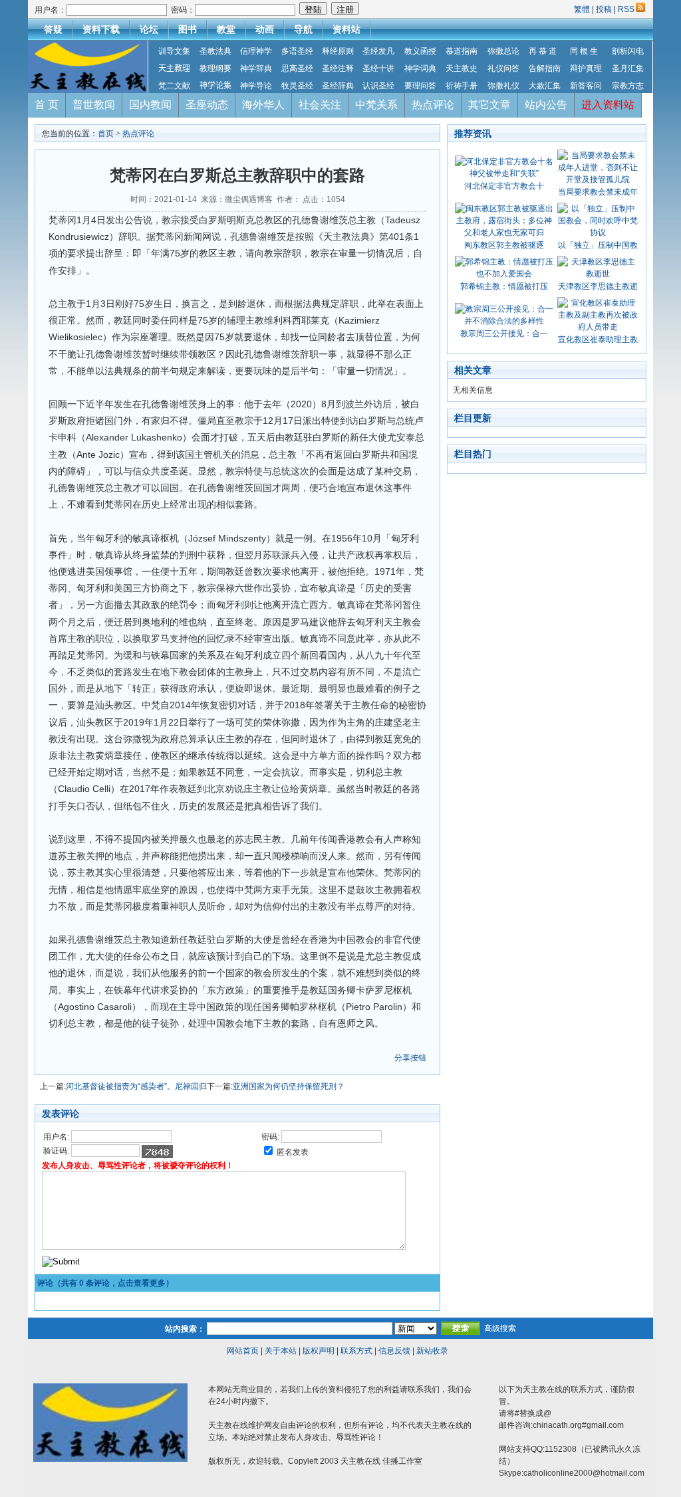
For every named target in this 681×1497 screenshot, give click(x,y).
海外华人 (263, 104)
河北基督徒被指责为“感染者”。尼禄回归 (136, 1086)
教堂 (226, 29)
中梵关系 (376, 104)
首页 (106, 133)
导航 (303, 29)
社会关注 (320, 104)
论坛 (149, 29)
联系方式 (356, 1350)
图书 (187, 29)
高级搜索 (500, 1328)
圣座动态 (207, 104)
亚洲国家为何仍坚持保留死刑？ (288, 1086)
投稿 (604, 9)
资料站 (346, 29)
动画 (264, 29)
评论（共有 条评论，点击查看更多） (105, 1283)
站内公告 (546, 104)
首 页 (47, 104)
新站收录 (432, 1350)
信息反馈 (394, 1350)
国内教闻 (150, 104)
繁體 (583, 9)
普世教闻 (93, 104)
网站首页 (243, 1350)
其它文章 (489, 104)
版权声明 (319, 1350)
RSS (626, 9)
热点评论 (433, 104)
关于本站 (281, 1350)
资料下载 (101, 29)
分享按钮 (410, 1057)
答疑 (53, 29)
